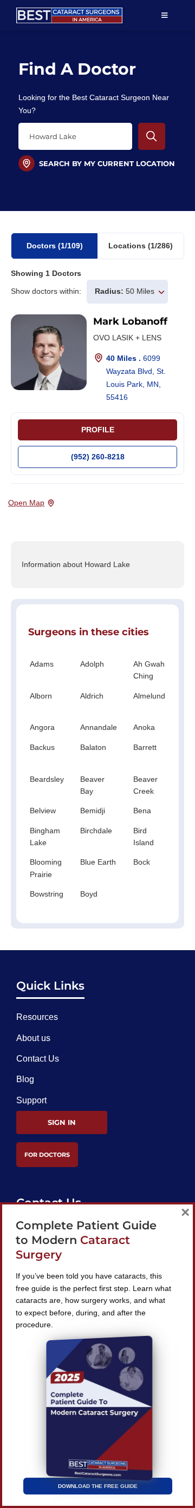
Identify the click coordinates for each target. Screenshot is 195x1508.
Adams (42, 664)
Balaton (93, 747)
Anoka (144, 727)
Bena (142, 810)
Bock (141, 862)
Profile (97, 429)
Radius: (109, 291)
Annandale (98, 727)
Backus (42, 747)
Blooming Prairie (46, 868)
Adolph (92, 664)
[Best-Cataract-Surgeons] (69, 11)
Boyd (89, 894)
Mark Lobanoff (130, 321)
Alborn (41, 696)
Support (31, 1100)
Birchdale (96, 830)
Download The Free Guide (98, 1486)
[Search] (151, 136)
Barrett (145, 747)
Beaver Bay (92, 785)
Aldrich (91, 696)
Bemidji (92, 810)
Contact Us (37, 1058)
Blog (25, 1079)
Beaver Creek (145, 785)
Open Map (26, 502)
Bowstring (46, 894)
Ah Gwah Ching (149, 670)
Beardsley (47, 779)
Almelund (149, 696)
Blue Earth (98, 862)
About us (33, 1038)
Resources (37, 1017)
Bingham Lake (45, 836)
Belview (43, 810)
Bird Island (143, 836)
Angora (42, 727)
